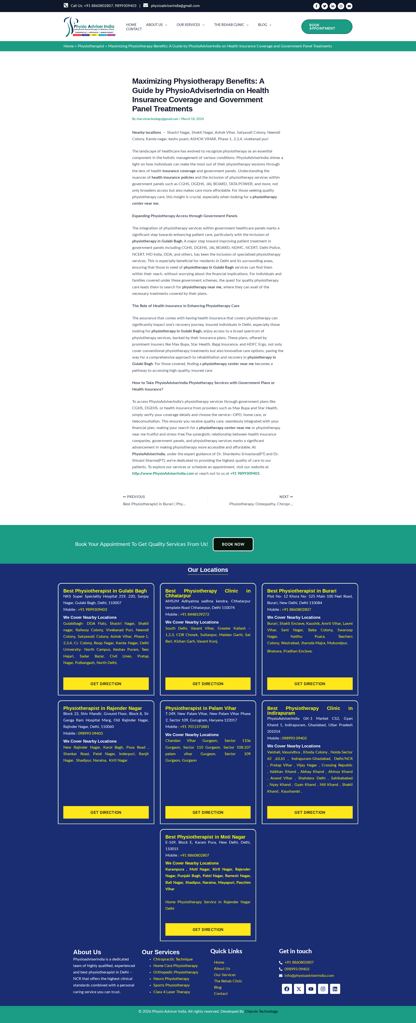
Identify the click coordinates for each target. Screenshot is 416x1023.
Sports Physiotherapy (171, 985)
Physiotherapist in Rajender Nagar (102, 708)
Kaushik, (313, 623)
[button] (165, 25)
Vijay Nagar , (309, 765)
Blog (262, 25)
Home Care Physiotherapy (175, 966)
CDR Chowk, (188, 635)
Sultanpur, (209, 635)
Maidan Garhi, (232, 635)
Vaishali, (274, 752)
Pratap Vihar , (283, 765)
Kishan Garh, (185, 641)
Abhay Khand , (314, 772)
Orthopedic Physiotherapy (175, 972)
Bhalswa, (275, 651)
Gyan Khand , (306, 785)
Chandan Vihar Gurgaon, (195, 741)
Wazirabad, (291, 643)
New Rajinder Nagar (81, 747)
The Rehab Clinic (229, 25)
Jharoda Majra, (314, 643)
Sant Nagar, (294, 630)
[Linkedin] (333, 6)
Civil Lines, (123, 656)
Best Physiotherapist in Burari (302, 591)
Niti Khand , (331, 785)
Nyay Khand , (282, 785)
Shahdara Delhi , (314, 778)
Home (131, 25)
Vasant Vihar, (204, 628)
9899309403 (125, 6)
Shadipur (192, 882)
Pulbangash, (86, 663)
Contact (134, 29)
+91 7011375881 (194, 727)
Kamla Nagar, (128, 643)
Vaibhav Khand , (285, 772)
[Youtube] (349, 6)
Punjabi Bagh (188, 876)
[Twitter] (324, 6)
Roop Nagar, (105, 643)
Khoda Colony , (316, 752)
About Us (154, 25)
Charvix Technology (261, 1011)
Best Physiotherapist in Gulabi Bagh (105, 591)
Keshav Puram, (127, 649)
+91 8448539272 (194, 614)
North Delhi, (107, 663)
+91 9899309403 (92, 610)
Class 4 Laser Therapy (171, 992)
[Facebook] (316, 6)
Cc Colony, (84, 643)
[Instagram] (341, 6)
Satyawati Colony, (94, 636)
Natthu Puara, (314, 636)
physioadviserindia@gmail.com (174, 6)
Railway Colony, (91, 630)
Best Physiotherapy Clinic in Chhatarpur (208, 593)
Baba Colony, (323, 630)
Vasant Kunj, (207, 641)
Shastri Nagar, (124, 623)
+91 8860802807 (98, 6)
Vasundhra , (292, 752)
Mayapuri (226, 882)
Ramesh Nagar (237, 876)
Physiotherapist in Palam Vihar (200, 708)
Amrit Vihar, (332, 623)
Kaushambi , (291, 791)
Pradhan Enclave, (297, 651)
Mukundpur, (338, 643)
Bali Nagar (174, 882)
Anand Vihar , (284, 778)
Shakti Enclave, (293, 623)
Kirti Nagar (222, 869)
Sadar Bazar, (95, 656)
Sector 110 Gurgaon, (203, 747)
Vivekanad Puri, (121, 630)
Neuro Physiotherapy (171, 979)
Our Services (188, 25)
